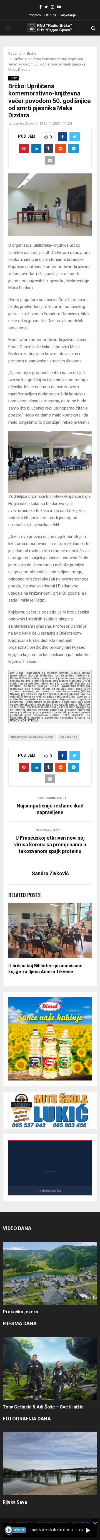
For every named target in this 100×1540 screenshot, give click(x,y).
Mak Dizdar (69, 737)
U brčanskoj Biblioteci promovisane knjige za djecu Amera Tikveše (45, 968)
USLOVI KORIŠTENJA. (24, 720)
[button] (88, 1530)
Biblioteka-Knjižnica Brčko (32, 737)
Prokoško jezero (20, 1311)
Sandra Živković (25, 123)
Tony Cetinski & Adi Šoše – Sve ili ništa (43, 1407)
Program (34, 15)
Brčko (13, 78)
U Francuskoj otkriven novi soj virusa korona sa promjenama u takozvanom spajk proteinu (50, 844)
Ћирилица (67, 15)
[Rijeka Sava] (50, 1463)
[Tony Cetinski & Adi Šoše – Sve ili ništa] (50, 1368)
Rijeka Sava (15, 1502)
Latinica (50, 15)
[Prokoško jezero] (50, 1273)
